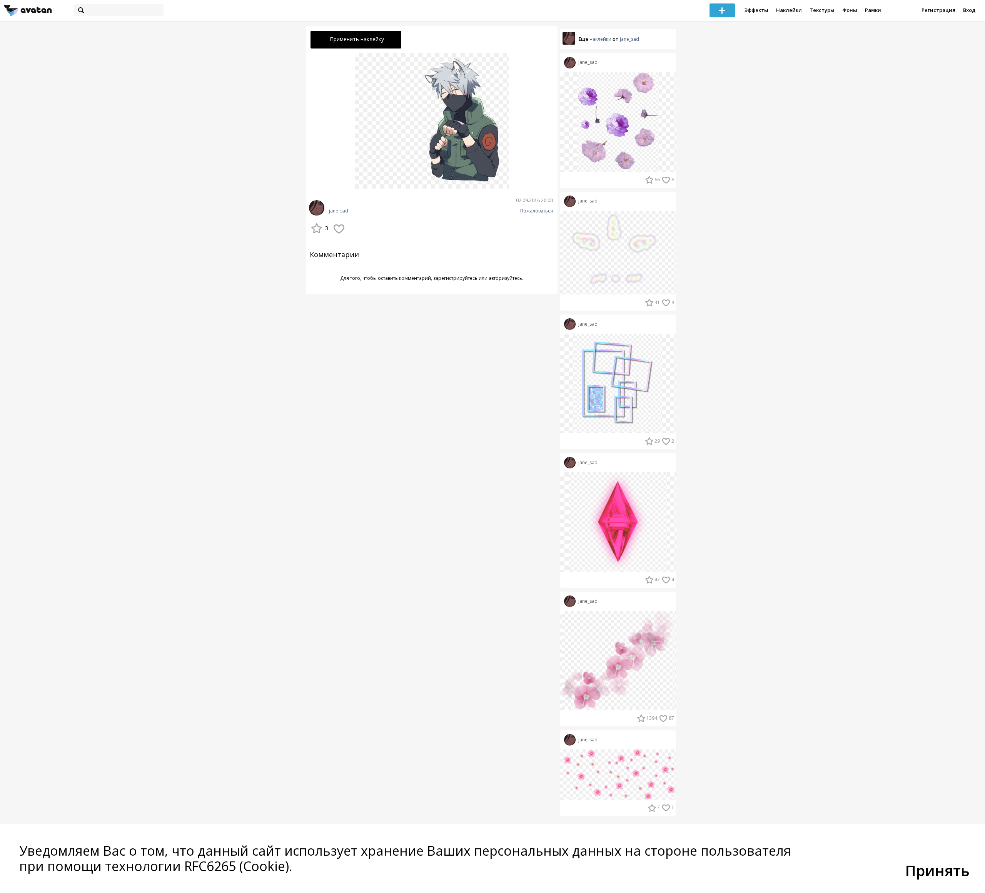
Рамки (873, 10)
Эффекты (756, 10)
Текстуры (822, 10)
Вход (969, 10)
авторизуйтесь (505, 278)
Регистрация (938, 10)
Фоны (849, 10)
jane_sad (338, 211)
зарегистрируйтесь (455, 278)
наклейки (600, 39)
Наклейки (789, 10)
